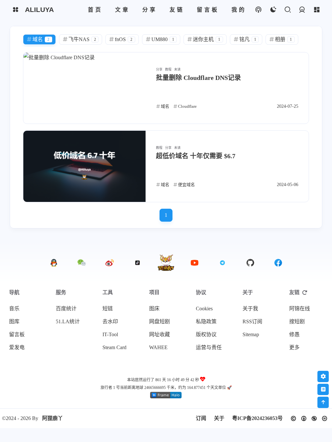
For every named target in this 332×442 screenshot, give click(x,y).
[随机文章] (258, 10)
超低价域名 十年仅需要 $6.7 (195, 156)
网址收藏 (159, 334)
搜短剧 (297, 321)
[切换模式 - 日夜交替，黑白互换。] (273, 10)
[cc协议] (309, 418)
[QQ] (54, 263)
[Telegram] (222, 263)
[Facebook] (278, 263)
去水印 (110, 321)
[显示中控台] (316, 10)
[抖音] (137, 263)
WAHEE (158, 347)
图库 (14, 321)
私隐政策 (206, 321)
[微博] (109, 263)
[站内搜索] (287, 10)
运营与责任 (209, 347)
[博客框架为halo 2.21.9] (166, 396)
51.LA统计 (68, 321)
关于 (219, 418)
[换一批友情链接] (304, 292)
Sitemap (251, 334)
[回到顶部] (323, 402)
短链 (107, 308)
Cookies (204, 308)
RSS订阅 (252, 321)
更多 (294, 347)
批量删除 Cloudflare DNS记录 (198, 77)
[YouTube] (194, 263)
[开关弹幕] (323, 389)
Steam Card (114, 347)
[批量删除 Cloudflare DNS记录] (84, 88)
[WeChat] (82, 263)
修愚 (294, 334)
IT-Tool (110, 334)
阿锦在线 (299, 308)
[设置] (323, 376)
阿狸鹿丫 (52, 418)
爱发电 (17, 347)
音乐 (14, 308)
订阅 (201, 418)
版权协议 (206, 334)
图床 (154, 308)
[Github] (250, 263)
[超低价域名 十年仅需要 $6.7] (84, 166)
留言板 (17, 334)
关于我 (250, 308)
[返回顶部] (166, 263)
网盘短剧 (159, 321)
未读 (177, 69)
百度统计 (66, 308)
